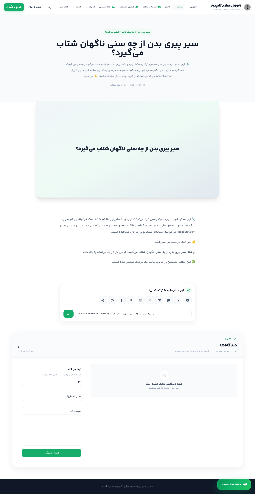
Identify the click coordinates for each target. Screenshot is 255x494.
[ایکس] (131, 300)
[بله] (169, 300)
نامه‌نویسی (105, 7)
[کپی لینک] (112, 300)
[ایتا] (159, 300)
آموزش (193, 7)
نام (79, 381)
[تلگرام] (188, 300)
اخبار (167, 7)
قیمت (78, 7)
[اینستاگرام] (140, 300)
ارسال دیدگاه (51, 453)
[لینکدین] (150, 300)
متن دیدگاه (75, 411)
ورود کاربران (34, 7)
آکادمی (64, 7)
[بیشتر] (103, 300)
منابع (180, 7)
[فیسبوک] (122, 300)
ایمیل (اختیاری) (74, 396)
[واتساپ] (178, 300)
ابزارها (91, 7)
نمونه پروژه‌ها (149, 7)
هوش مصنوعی (126, 7)
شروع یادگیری (14, 7)
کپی (68, 313)
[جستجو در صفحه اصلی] (49, 7)
